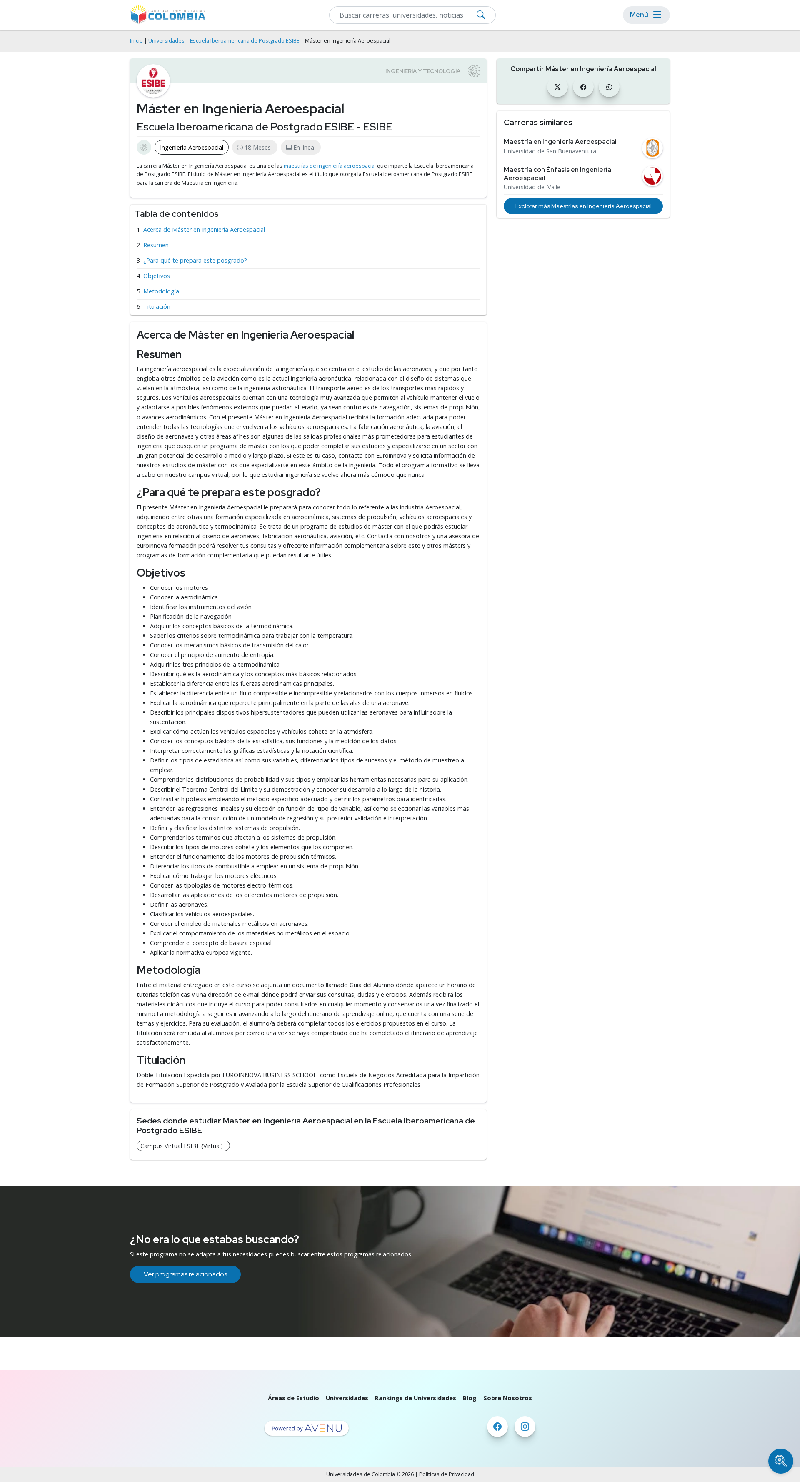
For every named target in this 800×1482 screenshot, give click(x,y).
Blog (470, 1398)
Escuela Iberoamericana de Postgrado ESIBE (245, 40)
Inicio (136, 40)
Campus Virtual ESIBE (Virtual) (181, 1146)
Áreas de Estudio (293, 1398)
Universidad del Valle (532, 187)
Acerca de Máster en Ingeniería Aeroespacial (204, 229)
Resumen (156, 245)
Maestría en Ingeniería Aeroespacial (560, 141)
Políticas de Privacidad (446, 1474)
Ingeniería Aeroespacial (191, 147)
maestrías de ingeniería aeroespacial (330, 165)
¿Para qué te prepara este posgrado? (195, 260)
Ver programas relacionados (185, 1274)
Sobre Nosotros (507, 1398)
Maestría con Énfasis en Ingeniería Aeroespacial (557, 173)
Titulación (156, 307)
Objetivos (156, 276)
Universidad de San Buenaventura (550, 151)
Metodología (161, 291)
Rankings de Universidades (415, 1398)
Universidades (166, 40)
